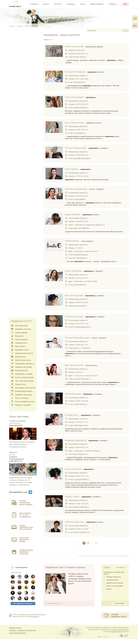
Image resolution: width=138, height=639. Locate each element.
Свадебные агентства (76, 50)
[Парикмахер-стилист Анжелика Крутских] (54, 526)
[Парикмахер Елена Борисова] (54, 473)
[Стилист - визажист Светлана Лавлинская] (54, 193)
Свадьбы (71, 4)
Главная (34, 4)
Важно (46, 4)
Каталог (58, 4)
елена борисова (73, 469)
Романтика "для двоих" (114, 586)
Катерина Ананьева (17, 421)
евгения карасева (74, 295)
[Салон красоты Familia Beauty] (54, 245)
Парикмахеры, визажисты (78, 75)
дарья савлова (72, 214)
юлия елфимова (73, 270)
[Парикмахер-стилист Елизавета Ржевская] (54, 76)
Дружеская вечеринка (114, 583)
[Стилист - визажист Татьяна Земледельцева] (54, 342)
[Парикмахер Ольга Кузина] (54, 173)
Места (83, 4)
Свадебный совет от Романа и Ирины (65, 567)
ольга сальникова (74, 97)
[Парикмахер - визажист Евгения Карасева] (54, 300)
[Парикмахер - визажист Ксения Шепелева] (54, 321)
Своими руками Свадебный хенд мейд (26, 552)
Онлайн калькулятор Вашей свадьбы (25, 502)
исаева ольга (72, 414)
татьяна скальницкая (76, 147)
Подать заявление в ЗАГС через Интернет (26, 527)
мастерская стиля (74, 365)
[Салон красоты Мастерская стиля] (54, 370)
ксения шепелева (74, 316)
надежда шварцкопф (75, 440)
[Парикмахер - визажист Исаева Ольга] (54, 419)
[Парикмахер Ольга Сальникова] (54, 102)
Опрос (107, 567)
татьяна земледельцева (77, 337)
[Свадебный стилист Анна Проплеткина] (54, 127)
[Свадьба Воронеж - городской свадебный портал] (124, 636)
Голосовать (120, 603)
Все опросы (120, 567)
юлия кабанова (73, 393)
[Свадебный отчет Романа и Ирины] (55, 583)
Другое (109, 589)
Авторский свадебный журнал (24, 539)
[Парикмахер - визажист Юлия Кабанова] (54, 398)
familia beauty (72, 240)
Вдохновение (97, 4)
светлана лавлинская (76, 188)
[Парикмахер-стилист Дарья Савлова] (54, 219)
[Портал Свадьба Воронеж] (15, 4)
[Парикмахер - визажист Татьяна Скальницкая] (54, 152)
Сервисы (113, 4)
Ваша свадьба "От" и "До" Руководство (25, 515)
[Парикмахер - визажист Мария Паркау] (54, 501)
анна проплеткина (74, 122)
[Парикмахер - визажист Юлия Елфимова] (54, 275)
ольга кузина (71, 169)
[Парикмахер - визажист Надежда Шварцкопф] (54, 445)
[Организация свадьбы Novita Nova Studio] (54, 51)
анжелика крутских (74, 521)
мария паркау (72, 496)
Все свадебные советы (52, 603)
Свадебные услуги (21, 321)
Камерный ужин (112, 580)
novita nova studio (74, 46)
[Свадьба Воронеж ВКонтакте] (30, 492)
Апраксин (13, 452)
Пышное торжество (113, 577)
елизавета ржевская (75, 71)
